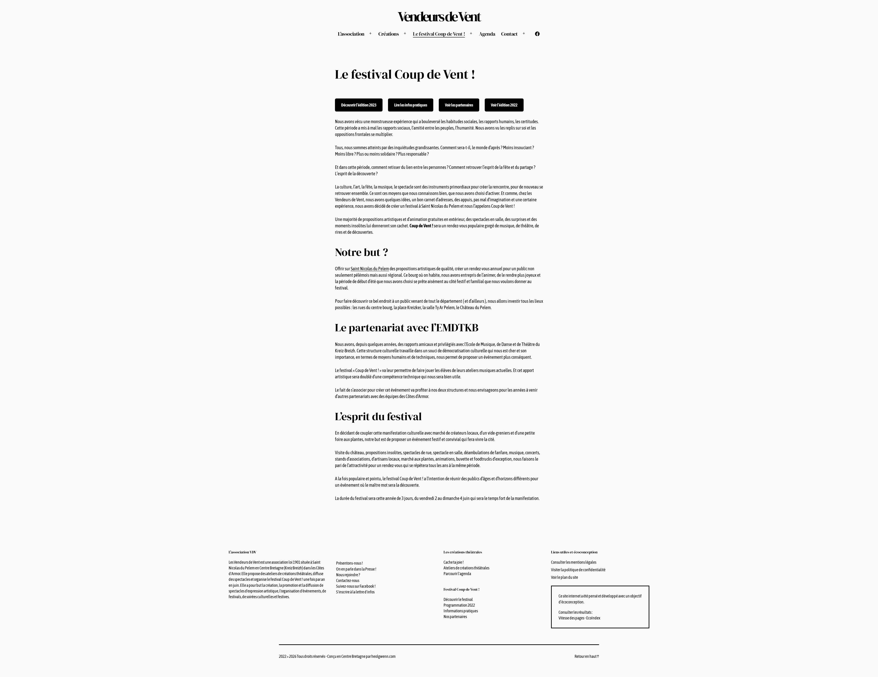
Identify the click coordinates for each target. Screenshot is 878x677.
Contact (509, 33)
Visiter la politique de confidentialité (578, 569)
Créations (388, 33)
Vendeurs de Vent (439, 16)
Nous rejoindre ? (348, 574)
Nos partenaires (455, 616)
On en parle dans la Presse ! (356, 569)
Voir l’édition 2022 (504, 105)
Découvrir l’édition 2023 (358, 105)
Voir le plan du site (564, 577)
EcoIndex (593, 618)
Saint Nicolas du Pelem (370, 268)
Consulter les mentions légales (573, 562)
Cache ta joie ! (454, 562)
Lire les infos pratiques (410, 105)
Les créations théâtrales (463, 552)
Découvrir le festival (458, 599)
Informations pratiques (461, 610)
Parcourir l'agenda (457, 573)
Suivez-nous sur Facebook (355, 586)
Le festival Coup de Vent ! (439, 33)
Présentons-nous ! (349, 563)
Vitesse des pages (571, 618)
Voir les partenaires (459, 105)
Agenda (487, 33)
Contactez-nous (347, 580)
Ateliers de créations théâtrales (466, 567)
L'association (242, 552)
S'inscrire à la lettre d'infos (355, 591)
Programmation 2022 (459, 605)
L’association (351, 33)
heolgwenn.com (383, 656)
